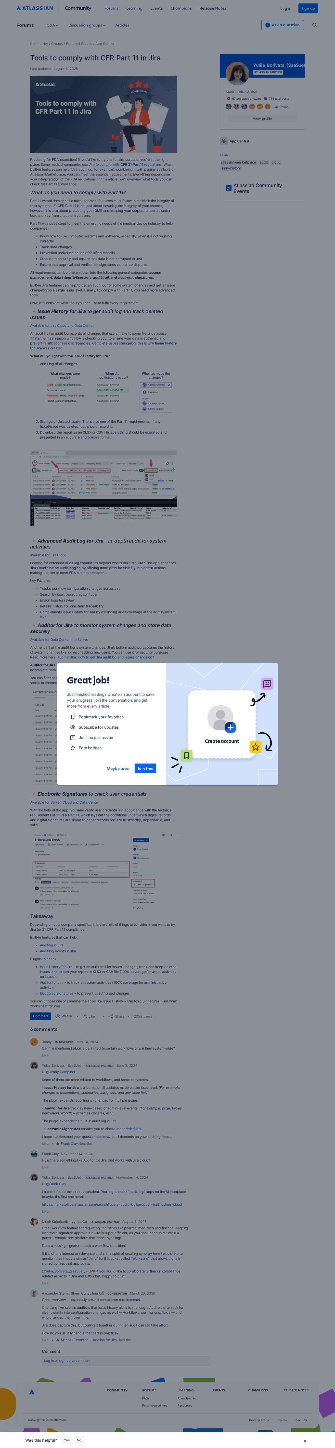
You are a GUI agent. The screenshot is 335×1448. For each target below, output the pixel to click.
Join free (145, 768)
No (79, 1440)
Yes (67, 1440)
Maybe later (118, 768)
